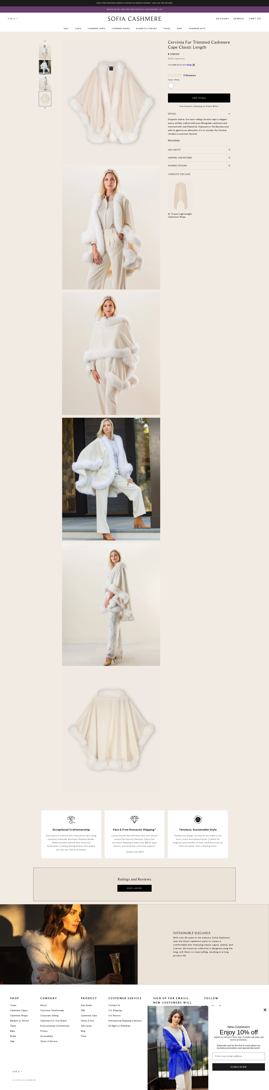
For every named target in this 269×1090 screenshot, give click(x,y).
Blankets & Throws (146, 28)
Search (239, 18)
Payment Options (177, 165)
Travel (166, 28)
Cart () (255, 18)
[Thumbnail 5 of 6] (45, 83)
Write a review (134, 888)
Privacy (44, 1031)
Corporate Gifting (49, 1015)
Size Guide (86, 1005)
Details (172, 113)
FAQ (83, 1010)
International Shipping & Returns (125, 1020)
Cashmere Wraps (121, 28)
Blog (83, 1031)
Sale (66, 28)
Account (222, 18)
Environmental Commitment (54, 1025)
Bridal (13, 1036)
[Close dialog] (265, 1010)
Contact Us (114, 1005)
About (43, 1005)
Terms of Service (48, 1041)
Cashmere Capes (96, 28)
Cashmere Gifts (197, 28)
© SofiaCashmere (24, 1080)
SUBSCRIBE (239, 1067)
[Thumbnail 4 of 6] (45, 67)
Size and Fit (174, 149)
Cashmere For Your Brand (53, 1020)
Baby (179, 28)
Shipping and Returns (180, 157)
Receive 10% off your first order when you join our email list (134, 9)
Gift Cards (86, 1025)
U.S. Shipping (115, 1010)
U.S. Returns (115, 1015)
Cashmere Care (89, 1015)
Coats (78, 28)
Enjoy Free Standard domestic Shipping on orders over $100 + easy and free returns (134, 3)
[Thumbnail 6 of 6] (45, 98)
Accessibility (46, 1036)
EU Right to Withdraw (119, 1025)
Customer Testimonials (52, 1010)
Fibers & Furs (87, 1020)
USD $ (11, 18)
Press (83, 1036)
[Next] (45, 108)
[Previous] (45, 42)
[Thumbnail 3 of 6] (45, 51)
